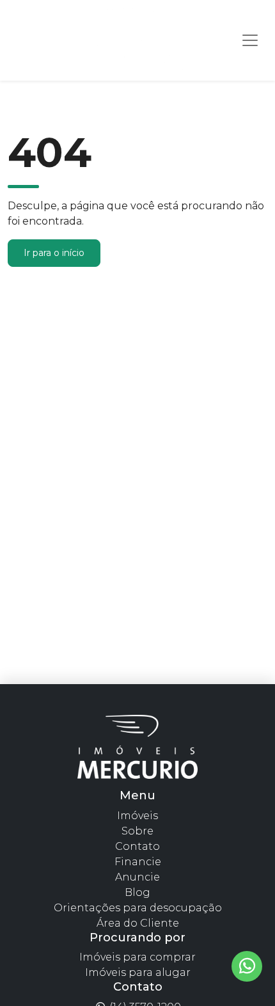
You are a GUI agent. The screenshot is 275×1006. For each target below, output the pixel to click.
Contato (137, 846)
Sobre (137, 831)
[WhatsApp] (247, 966)
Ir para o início (54, 253)
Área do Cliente (138, 923)
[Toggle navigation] (250, 40)
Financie (137, 862)
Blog (137, 892)
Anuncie (137, 877)
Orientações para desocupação (138, 908)
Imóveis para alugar (138, 972)
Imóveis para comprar (137, 957)
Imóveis (137, 816)
